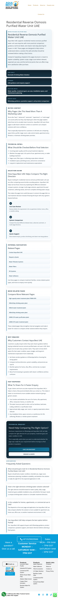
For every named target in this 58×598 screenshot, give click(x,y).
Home (29, 5)
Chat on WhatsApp (29, 449)
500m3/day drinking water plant (18, 303)
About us (42, 5)
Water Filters (12, 266)
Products (35, 5)
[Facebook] (39, 594)
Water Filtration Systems (16, 262)
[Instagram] (43, 594)
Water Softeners (13, 276)
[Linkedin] (47, 594)
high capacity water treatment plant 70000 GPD (22, 298)
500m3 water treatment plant (17, 308)
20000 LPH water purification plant (19, 317)
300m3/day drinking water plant (18, 312)
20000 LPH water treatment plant (18, 322)
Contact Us (41, 14)
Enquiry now (50, 5)
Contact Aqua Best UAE (15, 252)
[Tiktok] (51, 594)
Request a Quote (14, 257)
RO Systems (12, 271)
